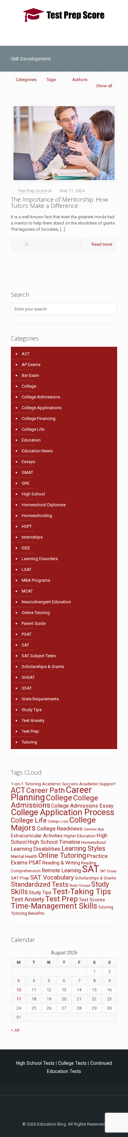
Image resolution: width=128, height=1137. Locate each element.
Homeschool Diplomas (44, 504)
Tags (51, 79)
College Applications (41, 407)
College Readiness (59, 828)
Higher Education (80, 835)
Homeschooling (37, 515)
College (29, 386)
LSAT (27, 569)
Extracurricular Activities (37, 836)
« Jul (15, 1030)
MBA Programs (36, 580)
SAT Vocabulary (52, 877)
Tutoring (29, 742)
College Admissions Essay (82, 806)
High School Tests (35, 1063)
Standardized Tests (40, 884)
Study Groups (80, 885)
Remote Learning (61, 870)
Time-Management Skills (54, 906)
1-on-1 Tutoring (26, 783)
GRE (26, 483)
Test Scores (92, 900)
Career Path (45, 790)
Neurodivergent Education (46, 601)
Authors (79, 79)
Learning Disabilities (35, 848)
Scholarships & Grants (43, 666)
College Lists (58, 821)
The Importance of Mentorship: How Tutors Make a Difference (59, 202)
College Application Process (62, 812)
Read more (102, 244)
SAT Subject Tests (39, 655)
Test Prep (30, 731)
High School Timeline (54, 842)
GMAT (27, 472)
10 (18, 989)
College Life (33, 429)
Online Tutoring (36, 612)
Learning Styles (83, 848)
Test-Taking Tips (82, 891)
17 (18, 998)
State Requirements (40, 698)
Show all (104, 85)
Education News (37, 450)
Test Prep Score (32, 190)
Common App (93, 829)
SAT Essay (108, 871)
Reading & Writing (61, 863)
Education (31, 440)
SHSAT (28, 677)
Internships (32, 537)
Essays (28, 461)
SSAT (27, 688)
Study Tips (32, 709)
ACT (26, 353)
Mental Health (24, 856)
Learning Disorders (40, 558)
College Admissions (41, 396)
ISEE (26, 547)
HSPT (27, 526)
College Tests (72, 1063)
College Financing (38, 418)
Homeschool (93, 842)
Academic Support (97, 783)
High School (33, 494)
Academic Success (60, 783)
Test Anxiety (33, 720)
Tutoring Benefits (27, 913)
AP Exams (31, 364)
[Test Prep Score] (64, 15)
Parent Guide (34, 623)
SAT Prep (20, 877)
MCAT (27, 591)
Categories (26, 79)
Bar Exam (30, 375)
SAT (25, 645)
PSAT (27, 634)
